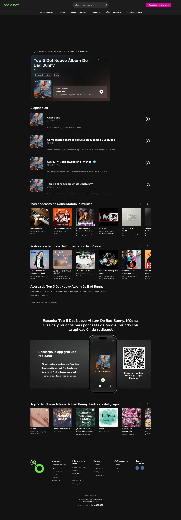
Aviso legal (76, 477)
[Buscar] (105, 4)
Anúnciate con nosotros (56, 473)
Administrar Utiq (78, 480)
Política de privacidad (76, 472)
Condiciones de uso (79, 467)
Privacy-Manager (78, 484)
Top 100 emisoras (46, 12)
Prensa (54, 468)
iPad (116, 468)
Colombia (92, 495)
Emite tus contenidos (55, 479)
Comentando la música (42, 75)
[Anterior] (140, 203)
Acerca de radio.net (58, 465)
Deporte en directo (78, 12)
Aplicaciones (98, 468)
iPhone (117, 465)
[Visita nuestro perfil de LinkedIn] (137, 468)
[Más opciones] (106, 59)
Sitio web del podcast (38, 296)
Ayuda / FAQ (98, 472)
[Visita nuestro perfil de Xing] (142, 468)
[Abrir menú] (175, 4)
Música (56, 75)
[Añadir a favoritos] (100, 60)
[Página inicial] (35, 52)
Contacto (96, 465)
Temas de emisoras (134, 12)
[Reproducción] (101, 92)
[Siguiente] (148, 203)
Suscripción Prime (100, 475)
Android (117, 472)
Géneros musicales (113, 12)
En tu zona (96, 12)
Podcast (62, 12)
